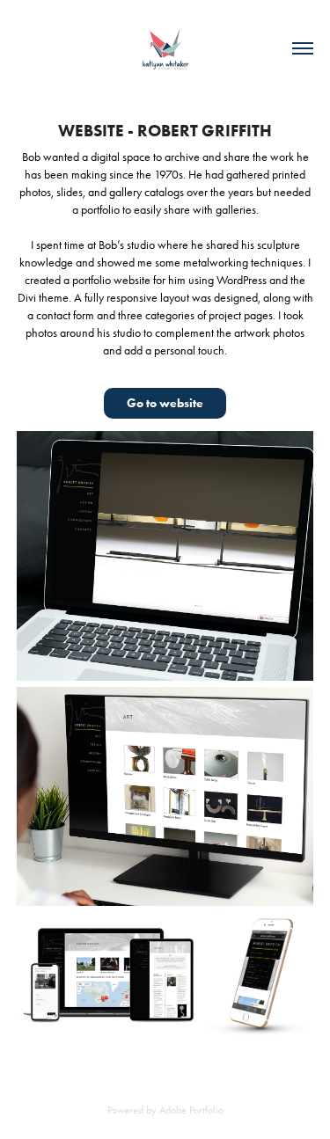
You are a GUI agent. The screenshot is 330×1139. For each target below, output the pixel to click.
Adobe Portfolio (191, 1110)
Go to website (165, 403)
